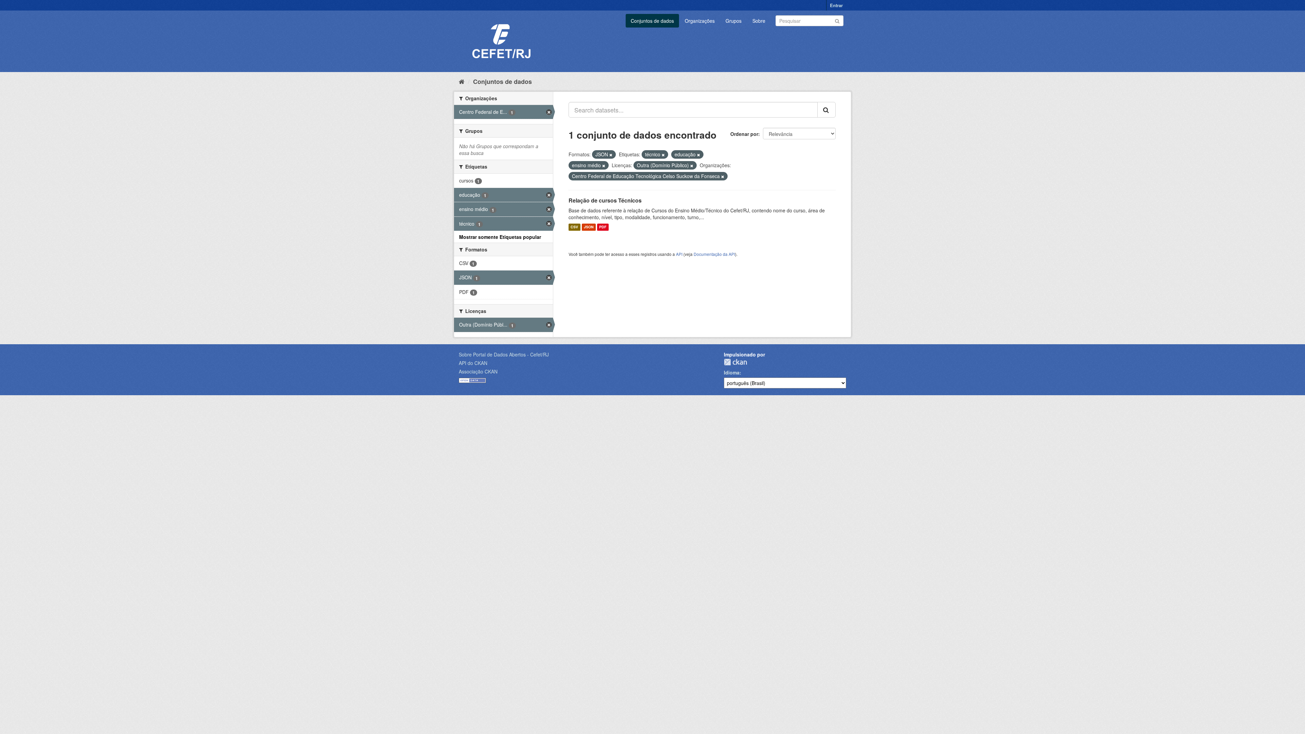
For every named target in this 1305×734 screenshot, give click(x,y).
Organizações (700, 20)
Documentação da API (714, 254)
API (679, 254)
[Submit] (837, 20)
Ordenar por (744, 133)
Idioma (732, 372)
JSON (589, 227)
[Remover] (610, 154)
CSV (574, 227)
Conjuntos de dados (652, 20)
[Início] (462, 81)
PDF (602, 227)
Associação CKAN (478, 371)
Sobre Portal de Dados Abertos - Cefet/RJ (504, 354)
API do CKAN (473, 363)
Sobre (758, 20)
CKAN (735, 362)
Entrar (836, 5)
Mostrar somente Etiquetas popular (500, 236)
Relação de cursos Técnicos (605, 200)
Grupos (734, 20)
